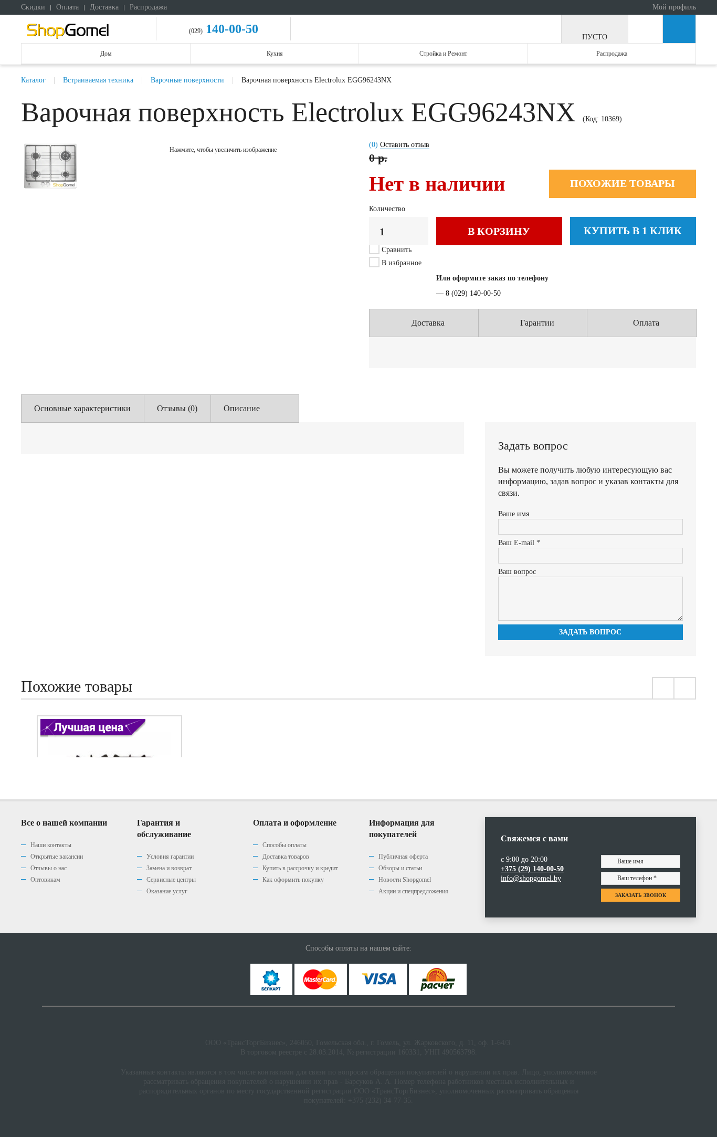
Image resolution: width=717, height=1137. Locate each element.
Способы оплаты (284, 845)
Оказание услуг (166, 891)
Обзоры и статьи (400, 868)
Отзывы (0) (177, 408)
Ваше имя (513, 514)
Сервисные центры (171, 879)
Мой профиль (673, 7)
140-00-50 (230, 29)
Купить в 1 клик (633, 230)
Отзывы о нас (48, 868)
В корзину (499, 231)
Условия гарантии (170, 856)
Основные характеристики (82, 408)
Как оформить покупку (293, 879)
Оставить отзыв (404, 145)
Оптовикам (45, 879)
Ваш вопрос (517, 572)
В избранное (400, 263)
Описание (242, 408)
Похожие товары (622, 183)
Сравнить (397, 250)
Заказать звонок (640, 895)
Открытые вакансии (56, 856)
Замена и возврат (169, 868)
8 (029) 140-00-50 (473, 293)
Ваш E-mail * (519, 543)
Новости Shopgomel (404, 879)
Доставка (104, 7)
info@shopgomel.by (531, 878)
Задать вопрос (590, 632)
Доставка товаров (285, 856)
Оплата (67, 7)
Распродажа (148, 7)
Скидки (33, 7)
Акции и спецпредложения (413, 891)
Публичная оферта (403, 856)
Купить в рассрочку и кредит (300, 868)
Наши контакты (50, 845)
